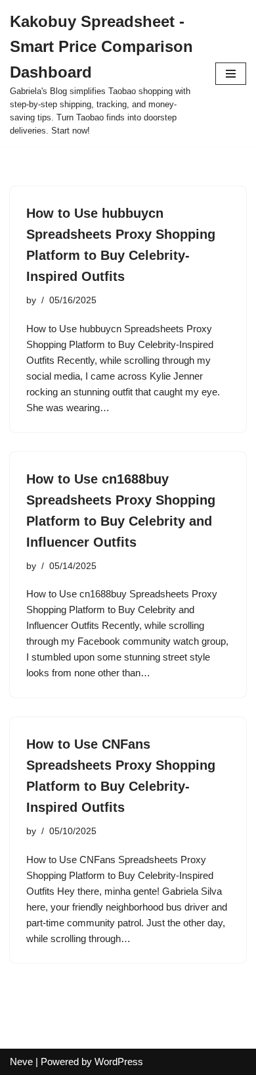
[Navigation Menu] (230, 74)
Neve (21, 1061)
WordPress (119, 1061)
